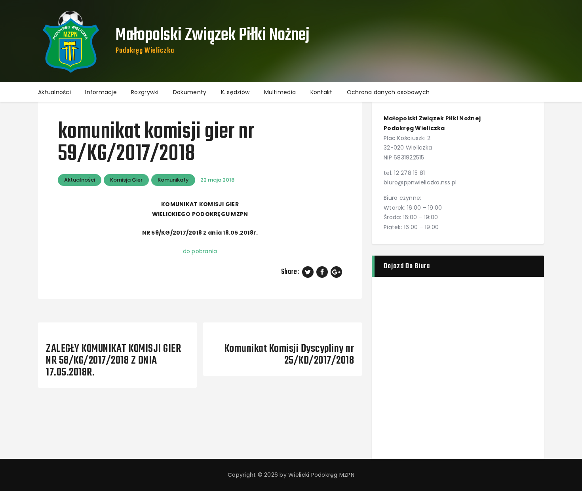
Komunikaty (173, 180)
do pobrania (200, 251)
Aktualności (79, 180)
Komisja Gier (126, 180)
